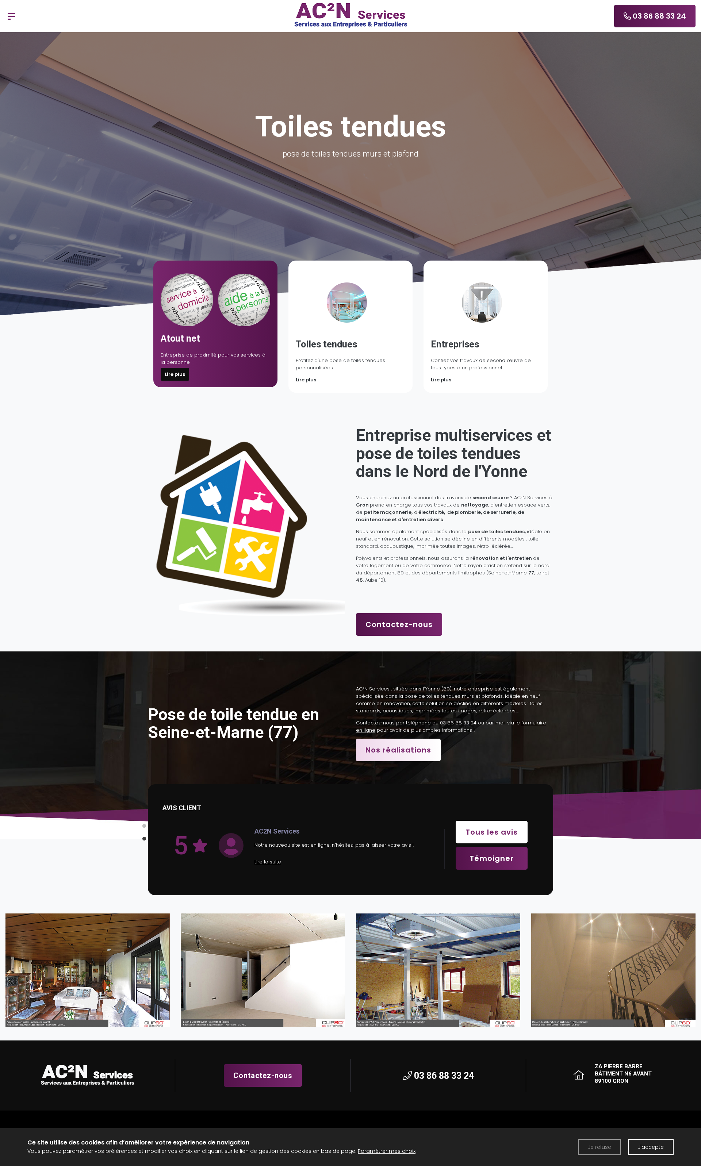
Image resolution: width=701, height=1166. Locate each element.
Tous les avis (492, 832)
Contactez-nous (399, 624)
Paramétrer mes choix (386, 1151)
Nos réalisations (398, 750)
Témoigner (492, 858)
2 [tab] (144, 839)
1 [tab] (144, 826)
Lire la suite (267, 861)
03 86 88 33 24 (458, 722)
